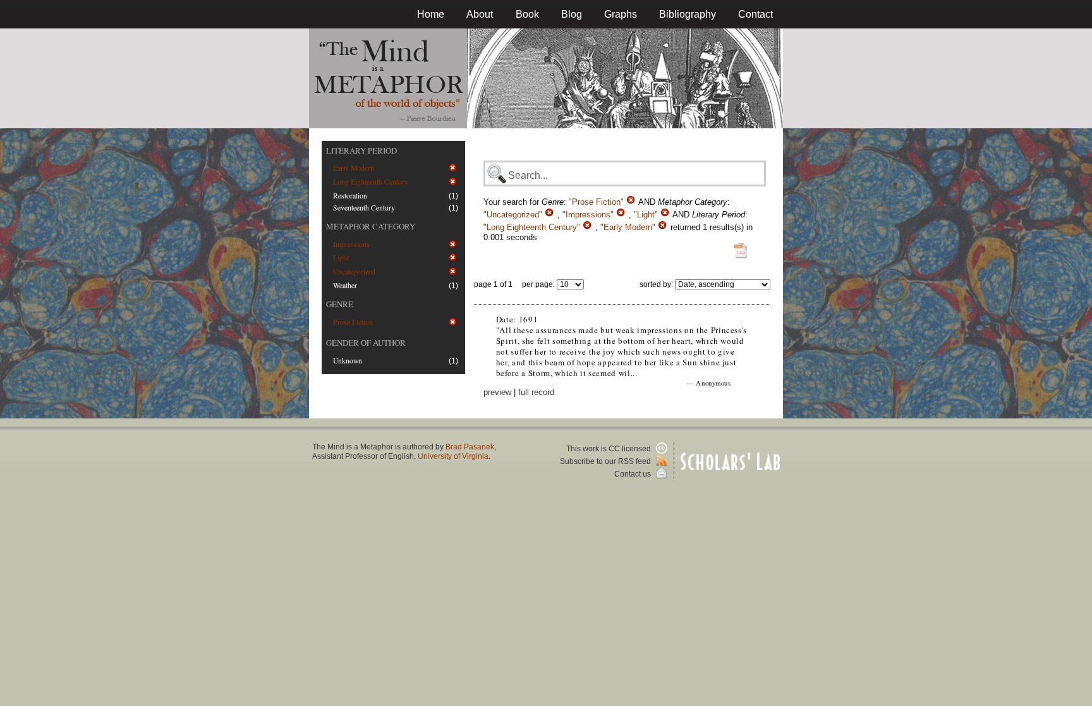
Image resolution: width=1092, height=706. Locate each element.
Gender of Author (366, 342)
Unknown (347, 360)
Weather (345, 285)
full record (536, 392)
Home (430, 14)
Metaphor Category (370, 226)
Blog (571, 14)
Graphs (620, 14)
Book (527, 14)
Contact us (633, 474)
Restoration (350, 195)
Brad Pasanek (470, 446)
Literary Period (361, 150)
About (479, 14)
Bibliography (687, 14)
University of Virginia (453, 456)
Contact (755, 14)
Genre (339, 304)
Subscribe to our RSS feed (606, 461)
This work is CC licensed (609, 448)
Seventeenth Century (364, 207)
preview (497, 392)
